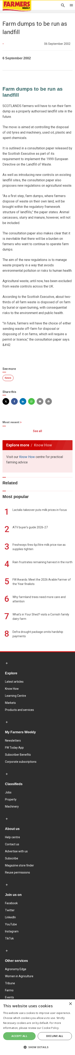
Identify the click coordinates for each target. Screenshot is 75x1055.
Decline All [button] (54, 1036)
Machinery (12, 806)
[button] (37, 1047)
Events (9, 997)
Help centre (12, 837)
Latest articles (14, 681)
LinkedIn (10, 917)
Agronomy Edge (15, 969)
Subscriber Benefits (18, 754)
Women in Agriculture (19, 976)
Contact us (12, 844)
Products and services (19, 709)
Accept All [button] (19, 1036)
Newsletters (13, 740)
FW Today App (14, 747)
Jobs (8, 792)
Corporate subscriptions (20, 761)
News (8, 377)
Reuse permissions (17, 872)
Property (10, 799)
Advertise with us (16, 851)
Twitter (10, 910)
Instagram (12, 931)
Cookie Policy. (50, 1028)
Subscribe (11, 858)
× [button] (70, 1003)
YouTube (11, 924)
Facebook (11, 903)
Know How (27, 457)
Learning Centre (15, 695)
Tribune (10, 983)
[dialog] (37, 1027)
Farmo (9, 990)
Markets (10, 702)
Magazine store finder (19, 865)
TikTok (9, 938)
